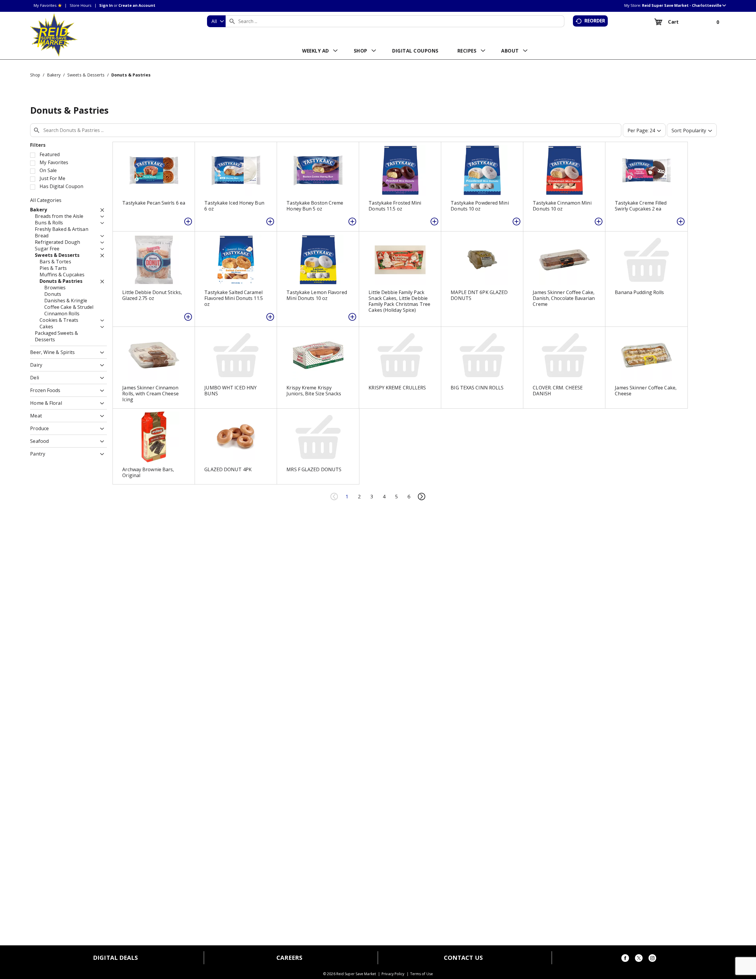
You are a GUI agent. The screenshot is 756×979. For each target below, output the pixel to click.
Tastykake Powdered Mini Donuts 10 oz (480, 206)
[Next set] (421, 496)
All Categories (45, 200)
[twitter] (639, 959)
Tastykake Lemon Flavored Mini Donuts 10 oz (316, 295)
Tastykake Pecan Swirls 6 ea (153, 203)
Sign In (106, 5)
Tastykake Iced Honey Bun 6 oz (234, 206)
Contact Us (463, 957)
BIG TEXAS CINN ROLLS (477, 387)
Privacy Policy (393, 974)
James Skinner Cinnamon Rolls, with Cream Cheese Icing (150, 393)
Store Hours (81, 5)
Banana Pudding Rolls (639, 292)
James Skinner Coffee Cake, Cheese (646, 390)
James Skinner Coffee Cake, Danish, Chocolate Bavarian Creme (564, 298)
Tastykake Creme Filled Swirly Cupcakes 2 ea (641, 206)
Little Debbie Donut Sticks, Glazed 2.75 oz (152, 295)
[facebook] (625, 959)
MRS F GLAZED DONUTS (313, 469)
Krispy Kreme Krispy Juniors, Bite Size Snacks (313, 390)
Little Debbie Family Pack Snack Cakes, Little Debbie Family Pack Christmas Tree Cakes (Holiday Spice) (399, 301)
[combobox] (216, 21)
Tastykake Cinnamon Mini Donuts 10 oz (562, 206)
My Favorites (45, 5)
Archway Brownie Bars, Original (148, 472)
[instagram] (652, 959)
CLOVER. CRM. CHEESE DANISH (558, 390)
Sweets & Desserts (86, 75)
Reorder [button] (594, 20)
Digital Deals (115, 957)
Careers (289, 957)
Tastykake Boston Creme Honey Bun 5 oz (314, 206)
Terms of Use (421, 974)
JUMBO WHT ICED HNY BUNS (230, 390)
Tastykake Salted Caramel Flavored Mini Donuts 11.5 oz (233, 298)
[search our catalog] (232, 21)
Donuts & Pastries (131, 75)
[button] (684, 5)
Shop (35, 75)
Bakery (54, 75)
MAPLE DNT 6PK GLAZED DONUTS (479, 295)
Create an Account (136, 5)
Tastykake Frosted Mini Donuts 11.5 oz (395, 206)
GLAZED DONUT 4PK (228, 469)
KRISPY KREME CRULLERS (397, 387)
